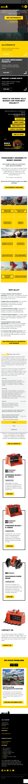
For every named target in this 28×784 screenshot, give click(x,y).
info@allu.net (5, 728)
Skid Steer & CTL (18, 125)
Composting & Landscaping (7, 211)
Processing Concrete (7, 276)
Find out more (19, 134)
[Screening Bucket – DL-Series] (14, 460)
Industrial (7, 222)
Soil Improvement (21, 255)
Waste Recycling (7, 255)
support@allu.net (6, 733)
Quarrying (21, 243)
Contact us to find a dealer (9, 756)
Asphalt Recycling (20, 276)
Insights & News (7, 753)
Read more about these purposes (10, 419)
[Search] (23, 7)
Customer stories (7, 751)
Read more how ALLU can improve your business (14, 342)
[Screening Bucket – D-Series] (14, 510)
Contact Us (7, 645)
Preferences (14, 429)
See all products (14, 443)
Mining (20, 222)
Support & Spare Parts (8, 752)
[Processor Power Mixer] (14, 562)
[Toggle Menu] (25, 6)
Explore (6, 54)
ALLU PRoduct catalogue (14, 187)
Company (5, 755)
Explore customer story (13, 702)
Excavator (20, 119)
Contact (5, 758)
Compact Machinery (17, 129)
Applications (6, 749)
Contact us (13, 22)
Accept (14, 422)
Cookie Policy (5, 742)
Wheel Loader (19, 122)
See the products (14, 18)
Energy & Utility (7, 243)
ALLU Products (7, 748)
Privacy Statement (6, 741)
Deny (14, 425)
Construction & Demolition (20, 211)
